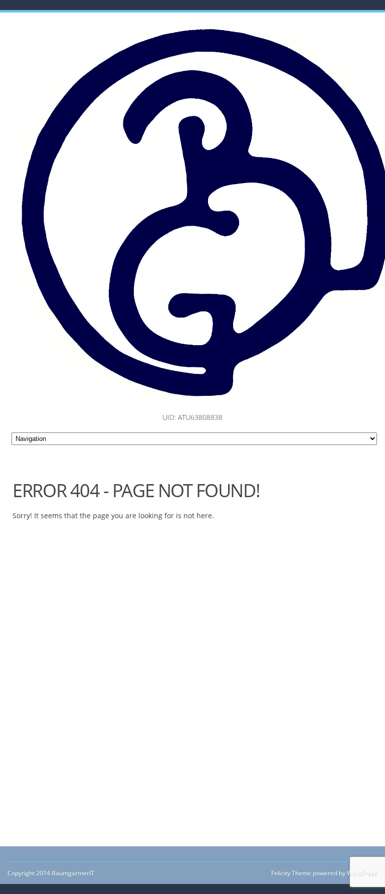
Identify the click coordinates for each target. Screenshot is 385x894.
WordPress (361, 873)
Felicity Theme (291, 873)
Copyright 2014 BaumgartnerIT (51, 873)
